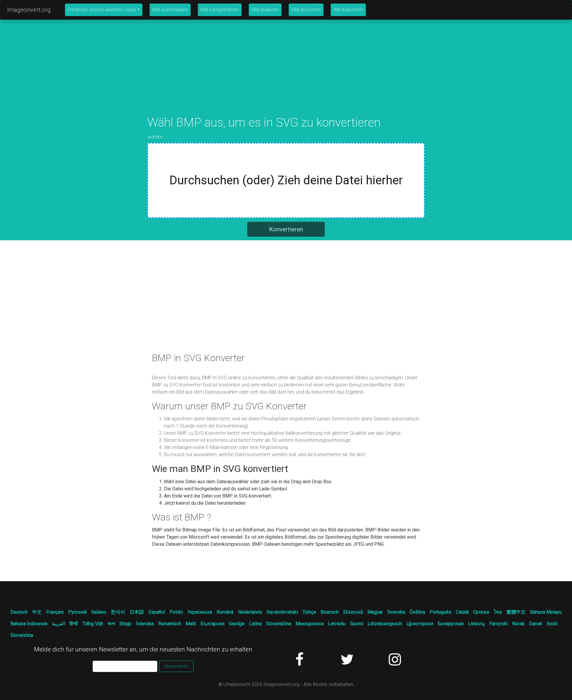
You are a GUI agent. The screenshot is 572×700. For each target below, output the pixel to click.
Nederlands (250, 612)
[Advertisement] (286, 74)
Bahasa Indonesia (28, 623)
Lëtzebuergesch (385, 623)
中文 (37, 612)
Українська (199, 612)
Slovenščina (278, 623)
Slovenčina (21, 635)
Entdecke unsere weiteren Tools (102, 10)
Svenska (396, 612)
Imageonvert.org (29, 9)
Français (55, 612)
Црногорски (419, 623)
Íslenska (145, 623)
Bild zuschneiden (170, 10)
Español (156, 612)
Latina (255, 623)
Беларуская (451, 623)
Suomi (356, 623)
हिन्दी (73, 623)
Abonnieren (176, 666)
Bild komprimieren (219, 10)
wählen (155, 137)
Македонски (310, 623)
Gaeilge (237, 623)
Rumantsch (169, 623)
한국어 (118, 612)
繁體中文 (516, 612)
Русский (77, 612)
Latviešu (337, 623)
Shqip (125, 623)
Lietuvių (476, 623)
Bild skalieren (265, 10)
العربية (58, 623)
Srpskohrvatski (282, 612)
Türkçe (309, 612)
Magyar (375, 612)
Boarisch (330, 612)
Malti (191, 623)
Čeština (417, 612)
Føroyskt (498, 623)
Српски (481, 612)
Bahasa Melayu (546, 612)
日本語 (137, 612)
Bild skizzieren (306, 10)
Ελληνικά (353, 612)
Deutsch (19, 612)
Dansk (535, 623)
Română (225, 612)
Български (212, 623)
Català (462, 612)
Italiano (98, 612)
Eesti (552, 623)
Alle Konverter (348, 10)
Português (440, 612)
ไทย (498, 612)
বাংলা (111, 623)
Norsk (518, 623)
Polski (176, 612)
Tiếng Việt (93, 623)
